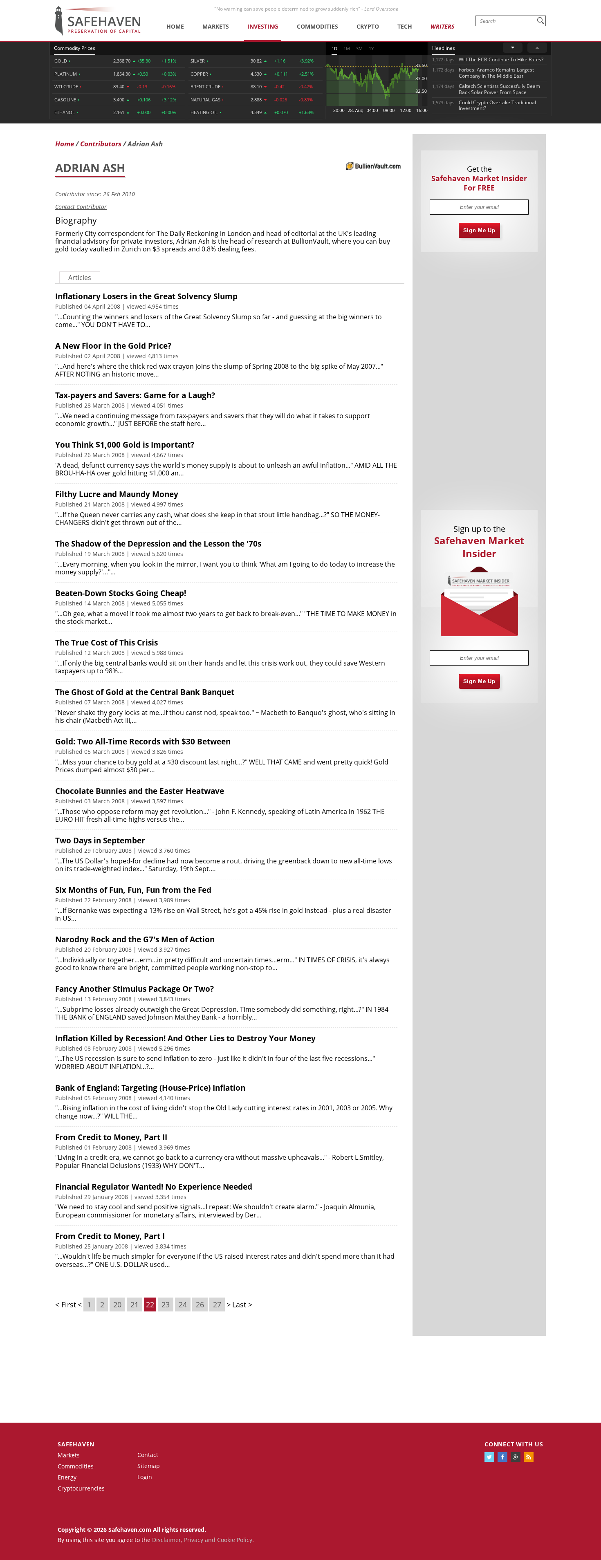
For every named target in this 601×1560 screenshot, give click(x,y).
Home (175, 26)
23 (165, 1304)
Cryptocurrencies (81, 1488)
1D (334, 48)
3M (359, 48)
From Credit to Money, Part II (111, 1137)
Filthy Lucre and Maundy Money (116, 494)
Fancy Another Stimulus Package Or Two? (134, 989)
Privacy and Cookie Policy (218, 1540)
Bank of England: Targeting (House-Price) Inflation (150, 1088)
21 (134, 1304)
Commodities (317, 26)
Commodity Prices (74, 48)
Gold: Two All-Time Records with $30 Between (143, 741)
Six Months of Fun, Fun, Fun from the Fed (133, 890)
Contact (147, 1455)
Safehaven (76, 1444)
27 (217, 1304)
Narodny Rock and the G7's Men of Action (135, 939)
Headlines (443, 48)
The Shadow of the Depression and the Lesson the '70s (158, 543)
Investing (262, 26)
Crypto (368, 26)
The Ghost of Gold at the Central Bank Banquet (144, 692)
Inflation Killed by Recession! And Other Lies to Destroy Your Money (185, 1038)
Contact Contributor (81, 207)
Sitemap (148, 1466)
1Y (371, 48)
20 (117, 1304)
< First (65, 1304)
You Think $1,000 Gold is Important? (124, 444)
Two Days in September (100, 840)
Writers (442, 26)
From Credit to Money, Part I (110, 1236)
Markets (215, 26)
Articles (79, 277)
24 (183, 1304)
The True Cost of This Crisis (106, 642)
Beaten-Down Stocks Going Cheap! (120, 593)
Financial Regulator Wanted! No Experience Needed (153, 1186)
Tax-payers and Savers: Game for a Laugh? (135, 395)
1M (346, 48)
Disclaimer (166, 1540)
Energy (67, 1477)
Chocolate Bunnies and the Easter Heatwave (139, 791)
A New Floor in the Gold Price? (113, 346)
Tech (404, 26)
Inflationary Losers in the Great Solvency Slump (146, 296)
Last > (242, 1304)
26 (200, 1304)
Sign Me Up (479, 230)
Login (144, 1477)
